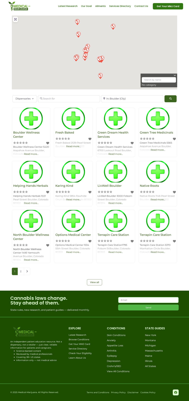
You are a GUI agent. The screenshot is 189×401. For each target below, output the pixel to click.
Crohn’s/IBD (114, 366)
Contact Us (141, 6)
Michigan (150, 345)
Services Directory (120, 6)
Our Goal (86, 6)
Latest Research (68, 6)
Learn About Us (77, 357)
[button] (78, 34)
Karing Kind (64, 185)
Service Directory (78, 348)
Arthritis (111, 350)
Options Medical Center (73, 235)
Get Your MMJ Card (79, 344)
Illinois (148, 361)
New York (150, 335)
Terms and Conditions (98, 392)
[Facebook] (176, 392)
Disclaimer (133, 392)
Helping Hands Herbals (30, 185)
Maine (148, 355)
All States (150, 366)
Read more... (31, 154)
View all (94, 282)
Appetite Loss (115, 345)
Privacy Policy (118, 392)
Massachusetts (154, 350)
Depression (113, 361)
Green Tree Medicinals (156, 132)
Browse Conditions (79, 339)
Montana (150, 340)
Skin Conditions (116, 335)
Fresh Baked (64, 132)
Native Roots (149, 185)
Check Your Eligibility (80, 353)
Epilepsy (112, 355)
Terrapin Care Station (113, 235)
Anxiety (111, 340)
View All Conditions (118, 371)
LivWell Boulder (110, 185)
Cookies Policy (147, 392)
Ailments (100, 6)
